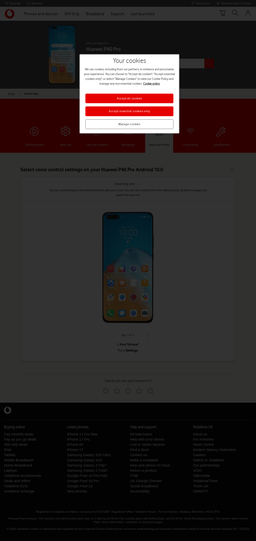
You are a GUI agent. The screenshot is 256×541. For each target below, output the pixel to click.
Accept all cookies (129, 98)
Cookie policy (151, 83)
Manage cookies (129, 124)
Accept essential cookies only (129, 111)
